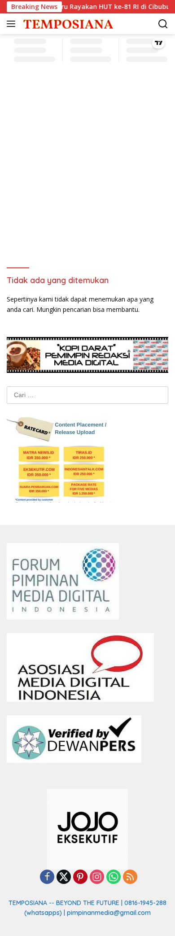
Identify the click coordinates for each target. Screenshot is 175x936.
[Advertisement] (87, 167)
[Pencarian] (163, 24)
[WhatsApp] (113, 877)
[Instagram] (97, 877)
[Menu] (13, 23)
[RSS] (130, 877)
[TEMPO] (67, 24)
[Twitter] (64, 877)
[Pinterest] (80, 877)
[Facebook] (47, 877)
